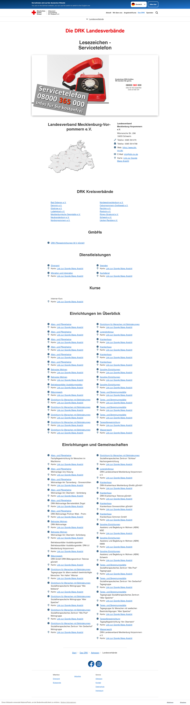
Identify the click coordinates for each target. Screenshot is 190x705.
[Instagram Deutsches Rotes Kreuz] (99, 664)
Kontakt (98, 683)
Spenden (149, 13)
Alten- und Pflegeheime (61, 324)
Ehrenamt (55, 265)
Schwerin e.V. (106, 217)
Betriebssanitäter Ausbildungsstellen (67, 384)
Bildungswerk (56, 392)
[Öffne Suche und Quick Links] (156, 12)
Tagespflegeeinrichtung (110, 422)
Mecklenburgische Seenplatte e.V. (65, 214)
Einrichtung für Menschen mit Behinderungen (70, 399)
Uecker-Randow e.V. (109, 220)
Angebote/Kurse (130, 13)
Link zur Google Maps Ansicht (127, 159)
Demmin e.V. (56, 205)
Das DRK (141, 13)
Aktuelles (77, 676)
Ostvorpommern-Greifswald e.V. (114, 205)
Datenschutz (100, 686)
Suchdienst (105, 272)
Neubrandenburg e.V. (60, 217)
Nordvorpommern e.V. (60, 220)
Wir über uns (117, 13)
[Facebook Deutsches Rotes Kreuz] (91, 664)
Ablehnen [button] (170, 702)
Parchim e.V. (105, 208)
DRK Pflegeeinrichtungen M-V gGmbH (67, 242)
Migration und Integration (62, 272)
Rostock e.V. (105, 211)
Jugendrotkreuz (107, 331)
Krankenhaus (106, 339)
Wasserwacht (106, 429)
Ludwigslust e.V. (58, 211)
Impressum (99, 690)
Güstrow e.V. (56, 208)
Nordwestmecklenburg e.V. (111, 202)
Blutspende (57, 683)
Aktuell (108, 13)
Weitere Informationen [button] (68, 702)
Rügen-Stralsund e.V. (109, 214)
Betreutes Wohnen (59, 369)
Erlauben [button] (183, 702)
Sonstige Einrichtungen (110, 369)
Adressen (99, 679)
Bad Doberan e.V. (58, 202)
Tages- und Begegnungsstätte (113, 392)
